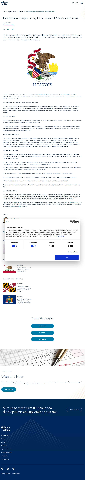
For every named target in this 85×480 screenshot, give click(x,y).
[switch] (33, 246)
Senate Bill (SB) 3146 (43, 95)
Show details (71, 252)
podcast (19, 206)
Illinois (65, 202)
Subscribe (3, 439)
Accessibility (4, 445)
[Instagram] (13, 469)
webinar (12, 206)
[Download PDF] (4, 29)
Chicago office (17, 202)
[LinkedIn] (8, 469)
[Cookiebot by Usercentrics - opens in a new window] (71, 221)
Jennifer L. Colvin (9, 25)
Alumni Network (5, 435)
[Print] (8, 29)
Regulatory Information (6, 449)
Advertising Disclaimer (6, 452)
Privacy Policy (59, 236)
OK (67, 257)
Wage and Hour (74, 202)
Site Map (3, 442)
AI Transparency (5, 459)
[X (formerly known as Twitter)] (2, 469)
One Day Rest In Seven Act (69, 95)
